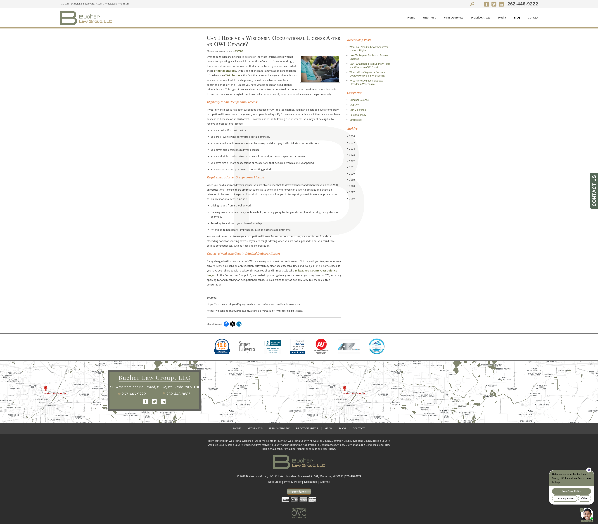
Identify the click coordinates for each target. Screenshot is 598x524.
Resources (274, 481)
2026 (351, 136)
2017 (351, 192)
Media (502, 17)
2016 (351, 198)
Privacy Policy (292, 481)
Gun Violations (357, 110)
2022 (351, 161)
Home (411, 17)
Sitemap (325, 481)
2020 (351, 173)
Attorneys (429, 17)
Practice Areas (480, 17)
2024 (351, 148)
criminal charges (225, 70)
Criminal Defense (359, 100)
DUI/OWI (239, 51)
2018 (351, 186)
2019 (351, 180)
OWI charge (232, 75)
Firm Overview (453, 17)
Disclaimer (310, 481)
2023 (351, 155)
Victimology (355, 120)
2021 (351, 167)
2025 (351, 142)
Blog (517, 17)
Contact (533, 17)
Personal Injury (357, 115)
